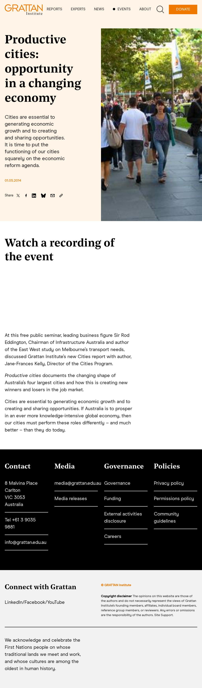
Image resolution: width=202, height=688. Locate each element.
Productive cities (23, 375)
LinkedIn (13, 602)
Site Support (163, 615)
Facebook (34, 602)
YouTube (56, 602)
